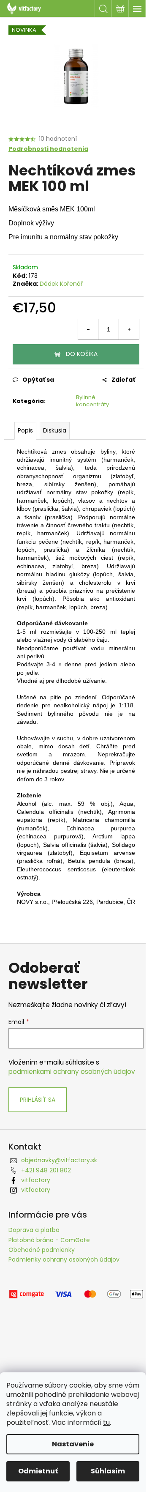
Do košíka (82, 354)
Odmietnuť (38, 1471)
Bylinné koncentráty (92, 400)
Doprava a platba (34, 1230)
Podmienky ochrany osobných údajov (63, 1259)
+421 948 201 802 (46, 1170)
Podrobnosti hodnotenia (48, 149)
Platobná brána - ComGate (49, 1240)
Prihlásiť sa (37, 1099)
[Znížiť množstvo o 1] (88, 329)
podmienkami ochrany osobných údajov (71, 1071)
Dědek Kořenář (61, 283)
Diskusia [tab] (54, 430)
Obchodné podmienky (41, 1250)
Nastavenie (73, 1444)
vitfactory (35, 1180)
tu (106, 1422)
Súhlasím (108, 1471)
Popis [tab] (25, 430)
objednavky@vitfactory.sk (59, 1160)
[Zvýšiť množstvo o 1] (129, 329)
